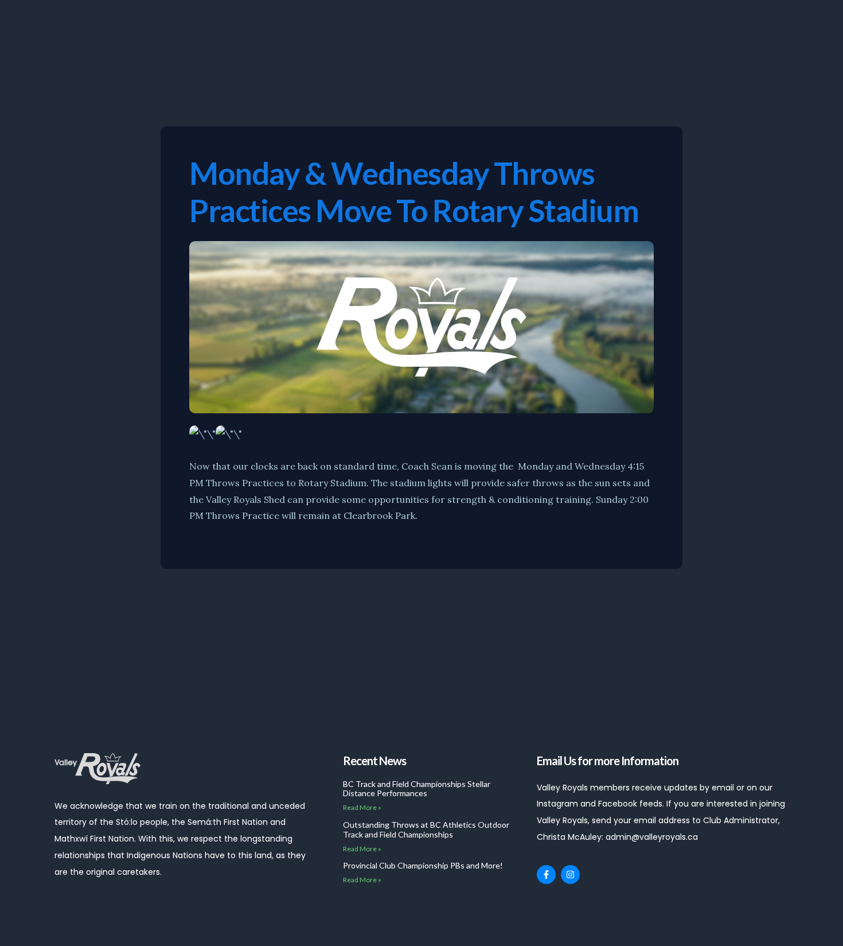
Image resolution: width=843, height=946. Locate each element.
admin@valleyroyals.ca (652, 837)
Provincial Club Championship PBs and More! (423, 865)
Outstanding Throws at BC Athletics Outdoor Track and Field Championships (426, 829)
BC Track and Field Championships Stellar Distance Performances (416, 788)
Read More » (362, 807)
